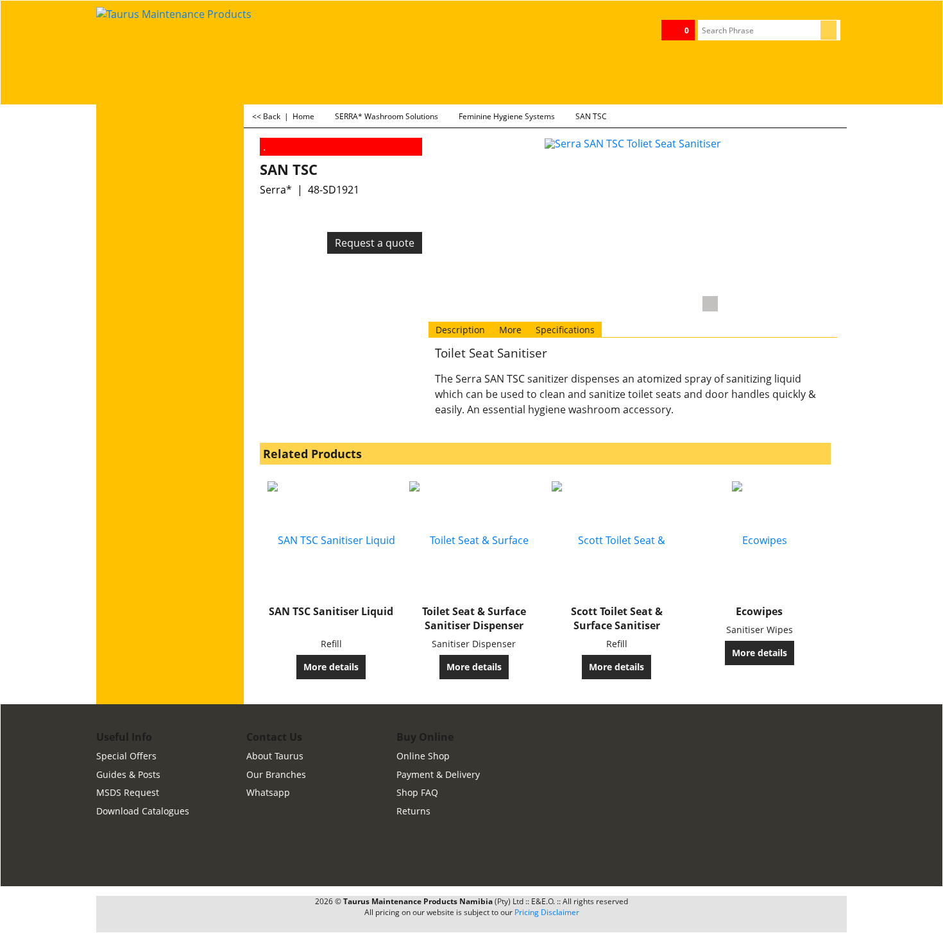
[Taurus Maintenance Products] (192, 38)
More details (331, 667)
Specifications (565, 330)
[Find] (828, 30)
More (510, 330)
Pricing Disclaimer (546, 912)
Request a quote (374, 243)
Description (460, 330)
